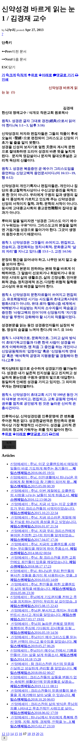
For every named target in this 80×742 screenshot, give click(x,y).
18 (29, 734)
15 (16, 734)
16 (20, 734)
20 (37, 734)
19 (33, 734)
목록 (9, 444)
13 (7, 734)
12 (3, 734)
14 (12, 734)
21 (42, 734)
